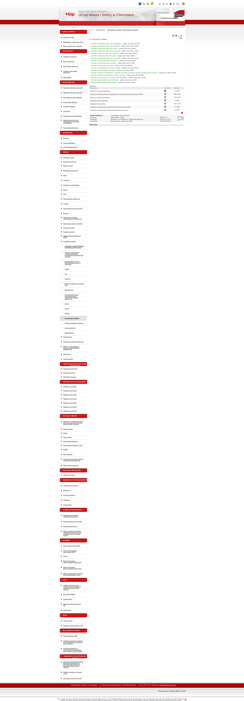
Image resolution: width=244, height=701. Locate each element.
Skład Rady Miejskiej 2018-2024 (73, 92)
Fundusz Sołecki (68, 359)
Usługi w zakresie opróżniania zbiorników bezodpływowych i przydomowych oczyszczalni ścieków (72, 533)
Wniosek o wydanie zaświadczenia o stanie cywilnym (108, 75)
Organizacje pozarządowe (70, 485)
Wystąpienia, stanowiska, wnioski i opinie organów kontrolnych (73, 459)
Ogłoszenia (66, 500)
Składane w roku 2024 (70, 390)
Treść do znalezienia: (164, 12)
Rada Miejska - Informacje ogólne (73, 42)
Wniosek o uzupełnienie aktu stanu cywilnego (105, 68)
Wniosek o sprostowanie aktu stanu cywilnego (105, 58)
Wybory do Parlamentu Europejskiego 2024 (70, 551)
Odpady (67, 313)
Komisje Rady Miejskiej (70, 102)
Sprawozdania (67, 437)
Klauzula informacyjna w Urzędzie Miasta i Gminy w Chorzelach (73, 263)
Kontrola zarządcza (69, 227)
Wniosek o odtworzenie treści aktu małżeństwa (106, 44)
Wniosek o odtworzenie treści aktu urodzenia (105, 46)
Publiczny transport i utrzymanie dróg (74, 284)
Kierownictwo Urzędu (69, 161)
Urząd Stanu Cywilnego (72, 318)
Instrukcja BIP (67, 599)
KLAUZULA (67, 610)
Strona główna (100, 30)
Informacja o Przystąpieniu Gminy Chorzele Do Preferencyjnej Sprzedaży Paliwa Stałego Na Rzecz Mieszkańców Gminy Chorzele (73, 664)
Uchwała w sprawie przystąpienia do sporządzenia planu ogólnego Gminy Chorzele (73, 642)
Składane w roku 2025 (70, 386)
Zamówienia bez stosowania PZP (72, 208)
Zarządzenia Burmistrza (70, 147)
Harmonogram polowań (70, 526)
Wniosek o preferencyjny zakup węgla (72, 672)
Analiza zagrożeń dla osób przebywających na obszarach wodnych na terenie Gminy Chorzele (72, 587)
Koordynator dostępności (70, 66)
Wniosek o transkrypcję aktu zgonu (102, 65)
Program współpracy (69, 495)
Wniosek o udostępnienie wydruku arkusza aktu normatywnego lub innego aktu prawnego (74, 254)
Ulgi (66, 274)
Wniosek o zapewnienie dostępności (70, 71)
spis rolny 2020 (67, 620)
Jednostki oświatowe (69, 372)
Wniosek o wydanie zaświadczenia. (100, 91)
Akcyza (67, 303)
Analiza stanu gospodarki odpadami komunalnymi (70, 516)
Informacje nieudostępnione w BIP (72, 604)
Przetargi (65, 203)
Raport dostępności (68, 61)
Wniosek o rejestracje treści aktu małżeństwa (105, 51)
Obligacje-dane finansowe (71, 465)
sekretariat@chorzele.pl (167, 685)
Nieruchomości (69, 333)
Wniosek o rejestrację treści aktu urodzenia (105, 53)
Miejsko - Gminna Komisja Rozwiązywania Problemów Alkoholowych (71, 348)
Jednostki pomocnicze (69, 377)
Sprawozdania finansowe (70, 441)
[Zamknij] (185, 699)
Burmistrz (66, 138)
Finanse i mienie (68, 429)
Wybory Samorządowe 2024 (71, 546)
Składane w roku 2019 (70, 411)
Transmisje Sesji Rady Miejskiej (72, 116)
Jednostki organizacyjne (70, 368)
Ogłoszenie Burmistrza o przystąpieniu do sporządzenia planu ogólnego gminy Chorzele (72, 650)
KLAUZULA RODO (69, 594)
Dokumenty (66, 490)
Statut (65, 175)
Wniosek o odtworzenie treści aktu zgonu (104, 48)
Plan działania (67, 77)
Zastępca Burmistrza (69, 143)
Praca (64, 194)
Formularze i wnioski (69, 241)
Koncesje (66, 213)
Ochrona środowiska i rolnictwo (74, 323)
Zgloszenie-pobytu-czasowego (99, 100)
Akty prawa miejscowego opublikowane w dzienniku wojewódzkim (71, 121)
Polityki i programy (69, 475)
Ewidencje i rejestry (69, 232)
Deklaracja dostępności (70, 56)
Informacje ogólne (68, 37)
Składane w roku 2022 (70, 398)
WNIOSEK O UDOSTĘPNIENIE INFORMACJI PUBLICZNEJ (74, 247)
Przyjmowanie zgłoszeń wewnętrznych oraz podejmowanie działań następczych (72, 297)
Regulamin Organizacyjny (71, 170)
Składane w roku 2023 (70, 394)
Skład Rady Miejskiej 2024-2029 (73, 88)
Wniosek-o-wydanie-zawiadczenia (100, 97)
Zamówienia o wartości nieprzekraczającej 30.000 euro (72, 218)
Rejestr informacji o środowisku (72, 521)
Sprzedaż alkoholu (70, 328)
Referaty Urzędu (68, 165)
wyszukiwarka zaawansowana (169, 18)
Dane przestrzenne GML (70, 636)
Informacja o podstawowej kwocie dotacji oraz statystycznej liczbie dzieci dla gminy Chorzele (73, 423)
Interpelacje (66, 111)
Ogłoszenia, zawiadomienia (71, 185)
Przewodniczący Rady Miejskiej (72, 97)
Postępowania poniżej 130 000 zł (73, 223)
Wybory (65, 556)
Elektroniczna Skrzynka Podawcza (73, 341)
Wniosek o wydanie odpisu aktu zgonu (103, 70)
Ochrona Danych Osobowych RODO (72, 236)
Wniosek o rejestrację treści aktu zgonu (103, 56)
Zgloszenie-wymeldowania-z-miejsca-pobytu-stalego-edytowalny (109, 110)
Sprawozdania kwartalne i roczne (73, 445)
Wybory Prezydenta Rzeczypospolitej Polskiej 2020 (72, 568)
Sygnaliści (66, 180)
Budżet (65, 433)
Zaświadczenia (69, 290)
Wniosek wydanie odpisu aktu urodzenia (104, 82)
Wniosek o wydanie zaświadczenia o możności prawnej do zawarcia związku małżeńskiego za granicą (124, 73)
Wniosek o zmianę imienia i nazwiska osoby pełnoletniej (109, 77)
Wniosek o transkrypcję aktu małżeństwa (104, 61)
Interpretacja (67, 354)
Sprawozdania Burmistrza (70, 127)
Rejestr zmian (93, 124)
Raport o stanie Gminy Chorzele (72, 46)
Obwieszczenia (67, 337)
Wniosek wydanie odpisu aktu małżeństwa (104, 80)
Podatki (67, 269)
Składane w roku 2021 (70, 403)
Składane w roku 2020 (70, 407)
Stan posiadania (67, 454)
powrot (178, 113)
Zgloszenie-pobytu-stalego (98, 103)
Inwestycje (68, 279)
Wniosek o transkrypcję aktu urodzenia (103, 63)
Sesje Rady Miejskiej (69, 106)
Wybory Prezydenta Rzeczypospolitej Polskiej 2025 (72, 561)
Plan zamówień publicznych (71, 199)
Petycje (65, 190)
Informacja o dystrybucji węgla (72, 678)
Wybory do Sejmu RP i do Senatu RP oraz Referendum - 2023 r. (73, 574)
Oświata (67, 308)
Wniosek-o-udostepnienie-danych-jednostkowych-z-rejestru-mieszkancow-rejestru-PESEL (116, 94)
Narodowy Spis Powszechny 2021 (73, 625)
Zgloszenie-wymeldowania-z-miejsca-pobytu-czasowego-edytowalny (110, 107)
